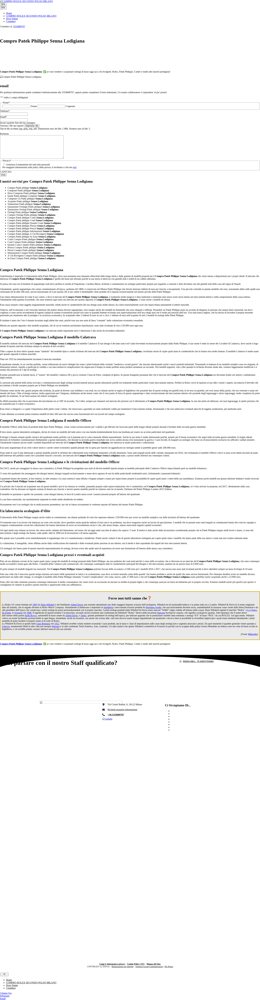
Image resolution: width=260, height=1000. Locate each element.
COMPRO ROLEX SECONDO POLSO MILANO (31, 16)
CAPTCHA (6, 172)
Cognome (70, 106)
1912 (56, 623)
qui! (75, 167)
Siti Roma (168, 966)
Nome (34, 106)
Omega (174, 724)
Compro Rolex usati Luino (183, 719)
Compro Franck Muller (182, 711)
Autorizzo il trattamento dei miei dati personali (28, 164)
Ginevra (6, 626)
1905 (34, 604)
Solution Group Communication (149, 966)
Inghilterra (108, 607)
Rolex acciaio (177, 716)
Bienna (55, 626)
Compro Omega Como (182, 721)
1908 (29, 612)
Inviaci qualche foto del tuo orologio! (17, 123)
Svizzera (18, 612)
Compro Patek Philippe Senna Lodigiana (21, 644)
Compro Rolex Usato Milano (185, 713)
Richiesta (4, 134)
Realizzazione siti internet (122, 966)
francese (161, 612)
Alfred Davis (77, 604)
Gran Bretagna (43, 623)
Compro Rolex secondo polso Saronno (189, 727)
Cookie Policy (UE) (136, 964)
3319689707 (19, 26)
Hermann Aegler (153, 607)
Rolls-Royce (31, 615)
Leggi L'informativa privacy (112, 964)
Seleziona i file (31, 126)
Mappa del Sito (154, 964)
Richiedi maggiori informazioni (122, 709)
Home (9, 13)
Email (3, 117)
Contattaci (11, 21)
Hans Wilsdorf (47, 604)
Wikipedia (252, 634)
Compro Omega (178, 730)
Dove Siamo (12, 18)
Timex (83, 615)
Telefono (5, 111)
